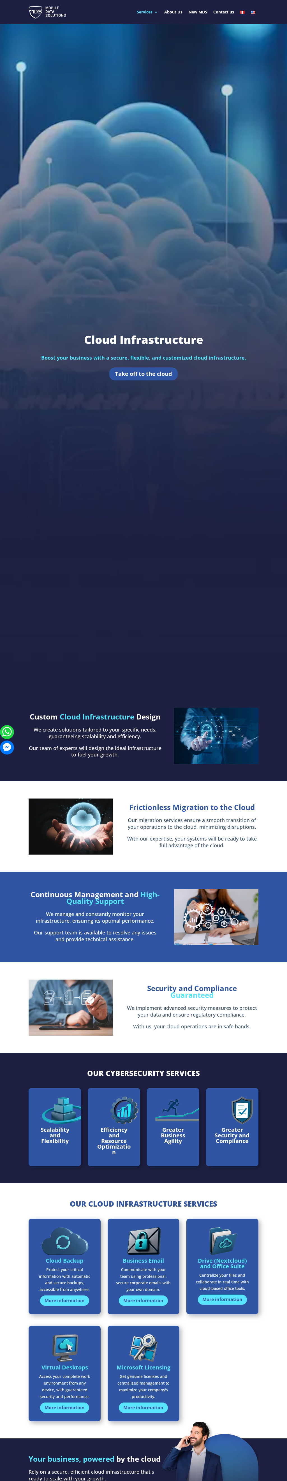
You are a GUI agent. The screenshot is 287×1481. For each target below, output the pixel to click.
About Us (173, 12)
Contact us (223, 12)
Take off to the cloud (143, 374)
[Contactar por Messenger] (7, 747)
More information (65, 1300)
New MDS (198, 12)
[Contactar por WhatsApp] (7, 732)
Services (144, 12)
